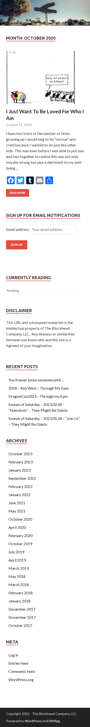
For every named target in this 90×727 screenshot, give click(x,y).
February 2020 (20, 535)
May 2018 (16, 576)
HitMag (54, 721)
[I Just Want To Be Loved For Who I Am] (45, 79)
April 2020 (17, 527)
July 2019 (16, 552)
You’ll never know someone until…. (36, 380)
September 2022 (22, 478)
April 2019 (17, 560)
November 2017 (22, 617)
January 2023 (19, 470)
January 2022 (19, 494)
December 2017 (21, 609)
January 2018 (19, 601)
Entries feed (18, 663)
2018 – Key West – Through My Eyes (38, 388)
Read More (17, 192)
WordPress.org (21, 679)
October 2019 (20, 543)
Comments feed (21, 671)
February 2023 (20, 462)
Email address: (18, 229)
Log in (13, 655)
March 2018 (18, 584)
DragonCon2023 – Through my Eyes (38, 396)
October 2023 (20, 453)
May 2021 (16, 511)
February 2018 (20, 592)
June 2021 (16, 502)
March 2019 (18, 568)
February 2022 (20, 486)
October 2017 (20, 625)
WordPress (33, 721)
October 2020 (20, 519)
